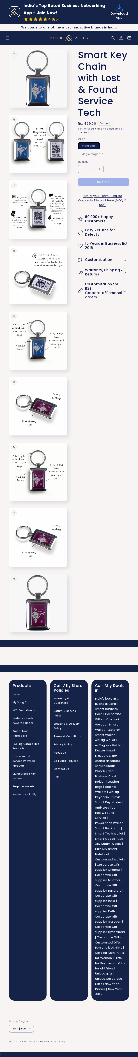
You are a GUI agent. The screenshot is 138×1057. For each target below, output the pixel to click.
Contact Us (61, 769)
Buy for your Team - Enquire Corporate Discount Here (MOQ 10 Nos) (102, 200)
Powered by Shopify (55, 1041)
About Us (60, 753)
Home (16, 694)
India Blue (91, 146)
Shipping (100, 128)
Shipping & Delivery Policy (67, 726)
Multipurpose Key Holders (24, 776)
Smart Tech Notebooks (21, 733)
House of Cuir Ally (24, 794)
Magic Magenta (94, 154)
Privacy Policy (63, 744)
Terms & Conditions (67, 736)
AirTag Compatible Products (26, 746)
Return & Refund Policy (65, 713)
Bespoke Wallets (23, 786)
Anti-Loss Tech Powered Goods (23, 721)
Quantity (83, 162)
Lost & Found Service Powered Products (24, 761)
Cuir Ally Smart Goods (31, 1041)
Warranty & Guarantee (61, 700)
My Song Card (22, 702)
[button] (8, 38)
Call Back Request (66, 761)
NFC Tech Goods (24, 710)
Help (56, 777)
